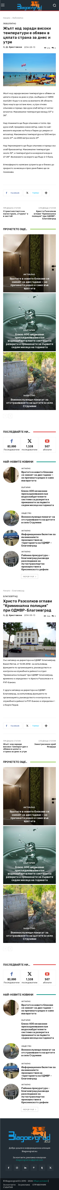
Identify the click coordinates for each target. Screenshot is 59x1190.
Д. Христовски (14, 47)
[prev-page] (5, 416)
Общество (29, 395)
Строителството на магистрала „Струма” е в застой (15, 213)
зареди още (28, 576)
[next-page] (10, 416)
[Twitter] (50, 1168)
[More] (46, 193)
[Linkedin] (25, 1168)
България (29, 330)
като (11, 439)
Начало (6, 18)
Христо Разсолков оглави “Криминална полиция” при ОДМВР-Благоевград (44, 215)
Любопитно (17, 18)
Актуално (29, 274)
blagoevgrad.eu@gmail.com (29, 1160)
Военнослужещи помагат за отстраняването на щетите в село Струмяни (29, 403)
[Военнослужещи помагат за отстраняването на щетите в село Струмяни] (29, 381)
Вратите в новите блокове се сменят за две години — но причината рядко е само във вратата (29, 283)
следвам (29, 439)
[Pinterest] (34, 1168)
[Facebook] (9, 1168)
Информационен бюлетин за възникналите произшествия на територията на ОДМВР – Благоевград (38, 540)
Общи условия (40, 1181)
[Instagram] (17, 1168)
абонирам (47, 439)
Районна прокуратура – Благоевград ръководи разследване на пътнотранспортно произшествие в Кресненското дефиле (35, 562)
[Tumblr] (42, 1168)
